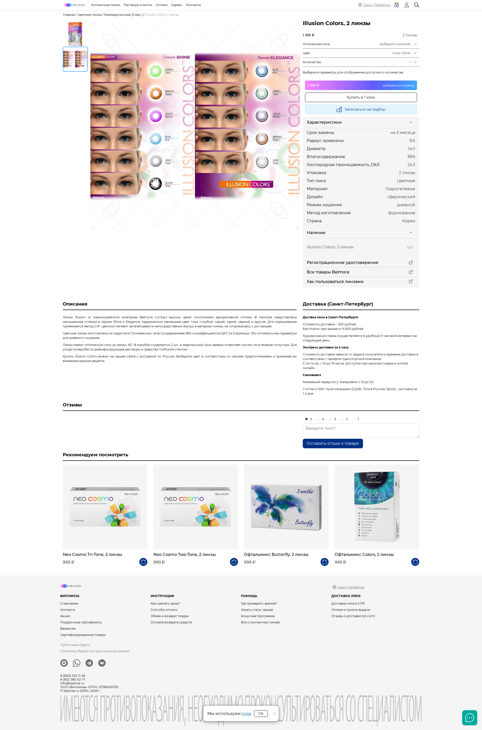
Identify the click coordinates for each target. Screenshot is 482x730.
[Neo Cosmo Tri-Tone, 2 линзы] (105, 507)
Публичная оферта (75, 645)
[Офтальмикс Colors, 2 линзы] (377, 507)
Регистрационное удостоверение (342, 262)
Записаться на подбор (365, 109)
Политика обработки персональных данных (95, 651)
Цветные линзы (90, 15)
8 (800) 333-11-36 (72, 676)
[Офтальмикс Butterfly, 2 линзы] (286, 507)
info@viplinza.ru (72, 683)
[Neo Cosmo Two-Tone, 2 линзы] (195, 507)
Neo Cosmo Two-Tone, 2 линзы (184, 554)
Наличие (316, 232)
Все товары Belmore (328, 272)
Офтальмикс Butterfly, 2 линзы (276, 554)
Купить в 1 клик (361, 97)
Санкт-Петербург (376, 5)
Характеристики (324, 122)
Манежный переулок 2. (321, 382)
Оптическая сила (316, 44)
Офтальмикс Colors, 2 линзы (364, 554)
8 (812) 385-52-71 (72, 679)
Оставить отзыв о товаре (333, 443)
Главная (69, 15)
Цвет (306, 53)
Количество (312, 62)
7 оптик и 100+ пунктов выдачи (327, 389)
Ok (260, 713)
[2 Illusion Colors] (195, 126)
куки (246, 713)
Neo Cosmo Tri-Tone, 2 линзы (92, 554)
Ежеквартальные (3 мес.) (123, 15)
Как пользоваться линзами (335, 281)
